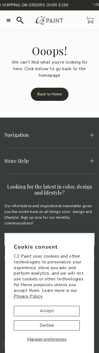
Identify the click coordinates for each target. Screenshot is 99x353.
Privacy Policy (28, 296)
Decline (47, 325)
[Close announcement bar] (93, 4)
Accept (47, 311)
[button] (8, 20)
